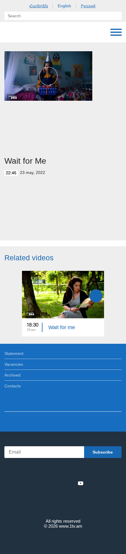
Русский (88, 5)
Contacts (12, 386)
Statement (13, 353)
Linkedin (61, 483)
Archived (12, 375)
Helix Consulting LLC (63, 540)
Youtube (80, 483)
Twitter (51, 483)
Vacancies (13, 364)
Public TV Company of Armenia (34, 32)
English (64, 6)
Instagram (71, 483)
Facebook (42, 483)
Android (79, 470)
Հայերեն (38, 5)
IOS (47, 470)
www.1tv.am (70, 526)
